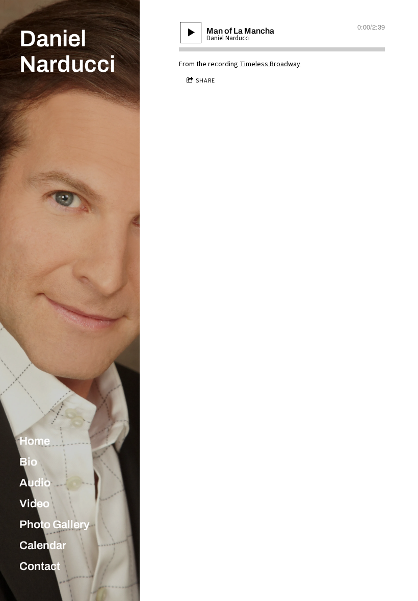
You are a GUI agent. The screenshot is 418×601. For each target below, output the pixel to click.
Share (205, 80)
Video (34, 503)
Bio (28, 462)
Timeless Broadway (270, 64)
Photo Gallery (54, 524)
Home (34, 441)
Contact (39, 566)
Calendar (42, 545)
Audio (34, 482)
